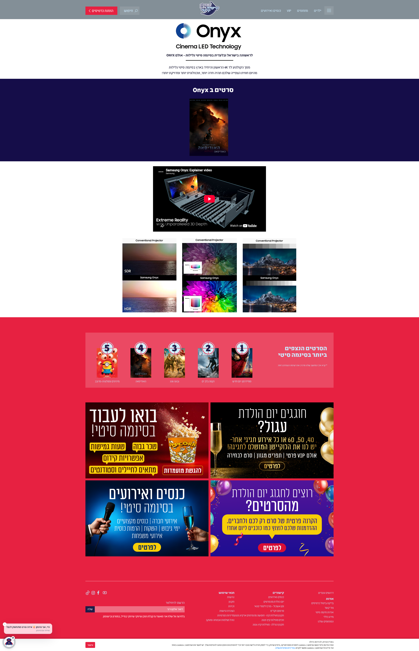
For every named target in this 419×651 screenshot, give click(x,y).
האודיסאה (141, 381)
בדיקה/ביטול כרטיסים (322, 603)
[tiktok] (87, 593)
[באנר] (272, 441)
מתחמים (302, 10)
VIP (289, 10)
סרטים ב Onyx (213, 89)
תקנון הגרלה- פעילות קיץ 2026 (268, 624)
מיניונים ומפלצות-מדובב (107, 381)
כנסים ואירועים (271, 10)
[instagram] (93, 593)
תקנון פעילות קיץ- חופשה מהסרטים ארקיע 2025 (259, 615)
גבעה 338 (174, 381)
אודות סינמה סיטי (325, 612)
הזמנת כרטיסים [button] (102, 10)
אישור (90, 644)
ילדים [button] (317, 10)
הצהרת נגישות (226, 610)
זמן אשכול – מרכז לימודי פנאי (269, 606)
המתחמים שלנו (326, 621)
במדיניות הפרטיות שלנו (285, 647)
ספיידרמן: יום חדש (241, 381)
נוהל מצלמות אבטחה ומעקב (220, 620)
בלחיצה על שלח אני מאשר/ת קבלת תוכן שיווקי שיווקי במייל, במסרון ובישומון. (144, 616)
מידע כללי (329, 616)
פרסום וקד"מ (277, 610)
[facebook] (98, 593)
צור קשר (329, 607)
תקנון (231, 601)
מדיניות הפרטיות (225, 615)
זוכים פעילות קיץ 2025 (273, 620)
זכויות (231, 606)
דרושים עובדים (326, 592)
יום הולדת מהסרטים (274, 601)
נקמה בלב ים (208, 381)
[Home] (209, 8)
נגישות (230, 597)
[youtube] (104, 593)
